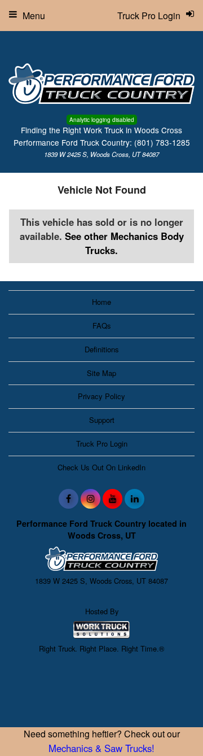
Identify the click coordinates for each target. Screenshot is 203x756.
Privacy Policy (101, 396)
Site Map (101, 373)
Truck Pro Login (101, 443)
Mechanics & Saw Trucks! (101, 748)
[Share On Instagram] (90, 498)
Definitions (102, 349)
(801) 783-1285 (162, 142)
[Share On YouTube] (112, 498)
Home (101, 301)
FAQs (101, 325)
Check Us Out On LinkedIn (101, 467)
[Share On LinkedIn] (134, 498)
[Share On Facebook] (68, 498)
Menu (34, 15)
